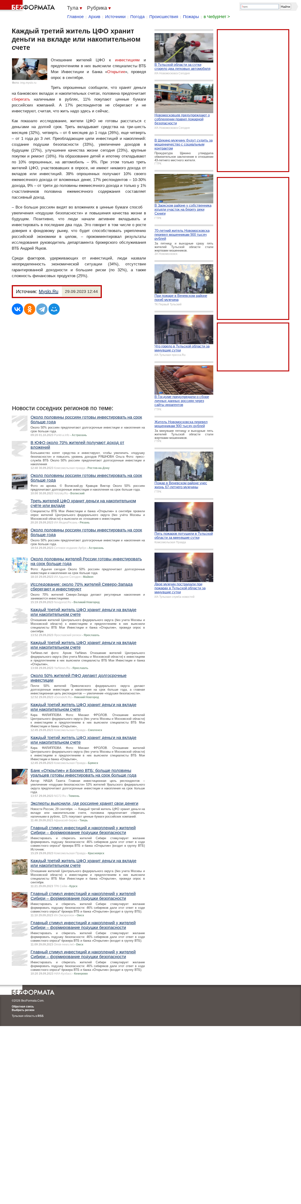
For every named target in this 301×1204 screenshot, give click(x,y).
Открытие (116, 72)
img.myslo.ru (28, 82)
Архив (94, 16)
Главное (75, 16)
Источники (115, 16)
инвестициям (127, 60)
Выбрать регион (23, 1010)
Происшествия (163, 16)
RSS (41, 1016)
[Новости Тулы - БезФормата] (28, 6)
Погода (137, 16)
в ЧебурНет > (217, 16)
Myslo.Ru (48, 291)
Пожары (191, 16)
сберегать (21, 99)
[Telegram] (42, 309)
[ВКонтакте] (17, 309)
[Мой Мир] (54, 309)
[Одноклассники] (29, 309)
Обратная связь (23, 1006)
